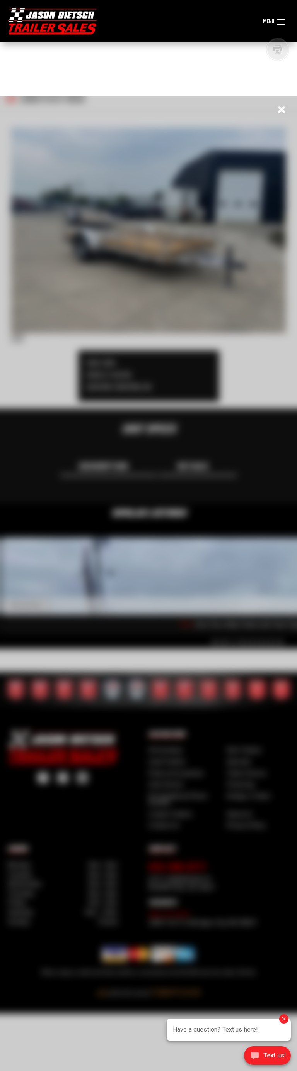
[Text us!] (267, 1056)
